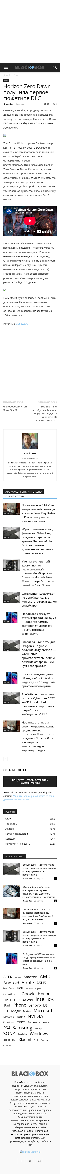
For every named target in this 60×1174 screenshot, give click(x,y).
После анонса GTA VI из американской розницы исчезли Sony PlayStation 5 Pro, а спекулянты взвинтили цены (39, 513)
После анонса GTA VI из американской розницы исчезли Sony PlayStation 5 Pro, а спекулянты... (37, 914)
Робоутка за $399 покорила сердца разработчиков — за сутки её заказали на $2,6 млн (38, 959)
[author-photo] (30, 448)
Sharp (38, 1028)
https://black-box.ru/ (30, 458)
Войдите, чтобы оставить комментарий (30, 781)
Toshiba (22, 1034)
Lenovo (34, 1005)
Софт (16, 75)
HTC (13, 1000)
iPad (6, 1005)
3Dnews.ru (22, 323)
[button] (5, 67)
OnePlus (8, 1022)
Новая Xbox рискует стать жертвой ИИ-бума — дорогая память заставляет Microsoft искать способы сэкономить (39, 624)
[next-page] (11, 759)
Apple (28, 982)
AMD (45, 976)
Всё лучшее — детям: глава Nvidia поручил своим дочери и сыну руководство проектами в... (39, 869)
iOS (51, 999)
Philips (46, 1022)
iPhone (19, 1005)
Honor (44, 993)
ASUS (41, 983)
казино (7, 1045)
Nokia (21, 1017)
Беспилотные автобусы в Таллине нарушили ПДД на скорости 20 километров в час (44, 413)
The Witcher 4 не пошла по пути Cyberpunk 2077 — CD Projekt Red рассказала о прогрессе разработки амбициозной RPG (38, 704)
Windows (39, 1033)
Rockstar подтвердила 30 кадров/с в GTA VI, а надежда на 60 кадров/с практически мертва (38, 680)
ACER (7, 977)
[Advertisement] (30, 31)
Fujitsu (38, 988)
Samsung (22, 1027)
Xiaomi (25, 1039)
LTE (6, 1011)
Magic (16, 1011)
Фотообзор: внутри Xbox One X (15, 408)
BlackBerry (8, 988)
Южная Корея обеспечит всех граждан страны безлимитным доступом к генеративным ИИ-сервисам (38, 892)
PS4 (6, 1028)
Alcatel (17, 977)
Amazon (31, 977)
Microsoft (44, 1010)
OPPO (21, 1022)
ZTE (36, 1040)
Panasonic (34, 1022)
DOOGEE (29, 988)
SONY (9, 1033)
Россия (44, 1040)
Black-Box (8, 104)
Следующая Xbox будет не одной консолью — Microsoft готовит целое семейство (39, 599)
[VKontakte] (39, 1161)
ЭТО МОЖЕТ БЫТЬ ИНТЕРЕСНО (23, 491)
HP (5, 999)
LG (45, 1005)
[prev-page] (5, 759)
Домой (6, 75)
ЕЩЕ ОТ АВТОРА (15, 496)
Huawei (25, 999)
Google (29, 993)
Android (11, 983)
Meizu (27, 1011)
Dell (20, 988)
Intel (41, 999)
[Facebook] (21, 1161)
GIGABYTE (11, 994)
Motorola (8, 1017)
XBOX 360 (9, 1040)
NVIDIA (35, 1016)
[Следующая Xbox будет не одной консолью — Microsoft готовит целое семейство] (11, 597)
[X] (30, 1161)
